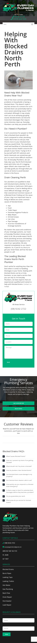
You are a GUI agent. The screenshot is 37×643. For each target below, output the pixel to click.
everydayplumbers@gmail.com (13, 547)
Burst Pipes (7, 573)
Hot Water (6, 585)
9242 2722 (19, 16)
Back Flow (6, 593)
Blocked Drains (8, 569)
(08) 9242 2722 (18, 308)
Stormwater (7, 601)
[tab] (18, 456)
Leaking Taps (7, 577)
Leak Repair (7, 605)
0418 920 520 (19, 18)
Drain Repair (7, 597)
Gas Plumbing (8, 589)
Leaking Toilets (8, 581)
